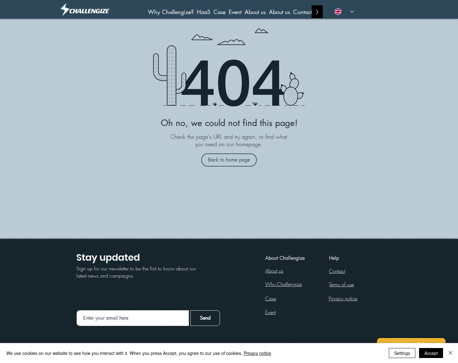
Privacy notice (257, 353)
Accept (431, 353)
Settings (402, 353)
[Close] (450, 353)
